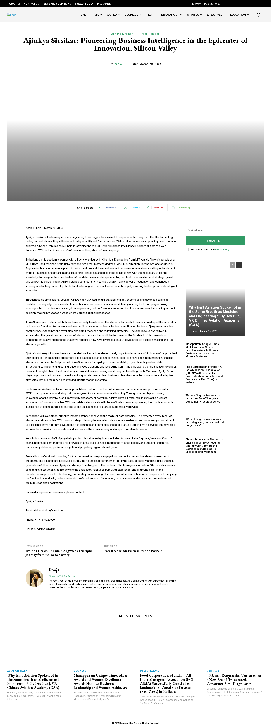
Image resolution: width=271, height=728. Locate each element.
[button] (258, 14)
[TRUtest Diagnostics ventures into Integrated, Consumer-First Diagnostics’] (236, 422)
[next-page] (239, 265)
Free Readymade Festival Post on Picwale (133, 551)
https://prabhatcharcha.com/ (62, 576)
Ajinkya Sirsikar (122, 34)
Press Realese (150, 34)
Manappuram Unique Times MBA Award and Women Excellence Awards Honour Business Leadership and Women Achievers (202, 350)
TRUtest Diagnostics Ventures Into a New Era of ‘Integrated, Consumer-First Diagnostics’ (203, 398)
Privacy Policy (222, 249)
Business (80, 670)
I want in (213, 240)
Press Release (149, 670)
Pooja (118, 64)
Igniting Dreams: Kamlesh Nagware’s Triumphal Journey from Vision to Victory (59, 553)
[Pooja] (34, 578)
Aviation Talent (18, 670)
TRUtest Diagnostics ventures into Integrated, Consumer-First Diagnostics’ (205, 422)
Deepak (193, 331)
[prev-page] (232, 265)
